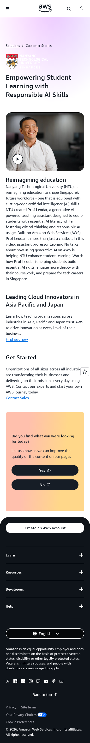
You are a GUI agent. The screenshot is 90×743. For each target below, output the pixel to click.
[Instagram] (31, 681)
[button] (17, 159)
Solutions (13, 45)
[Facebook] (15, 681)
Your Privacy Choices (21, 715)
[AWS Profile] (81, 8)
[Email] (61, 681)
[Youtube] (46, 681)
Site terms (28, 707)
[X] (8, 681)
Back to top (42, 694)
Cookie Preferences (20, 722)
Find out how (17, 339)
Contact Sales (17, 397)
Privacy (11, 707)
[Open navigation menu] (8, 8)
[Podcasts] (54, 681)
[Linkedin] (23, 681)
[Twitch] (38, 681)
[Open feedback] (84, 371)
